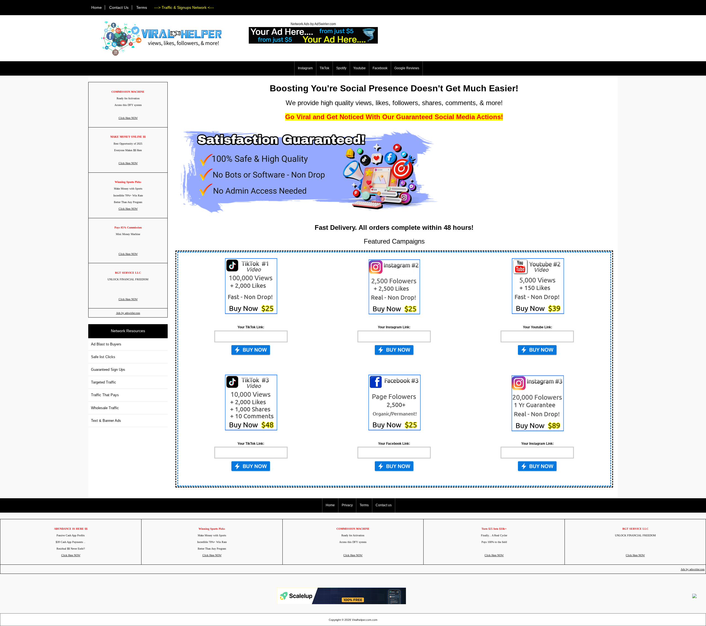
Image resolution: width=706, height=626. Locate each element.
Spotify (341, 68)
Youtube (359, 68)
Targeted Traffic (103, 382)
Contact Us (119, 7)
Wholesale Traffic (105, 408)
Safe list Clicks (103, 357)
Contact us (384, 505)
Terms (141, 7)
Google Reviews (406, 68)
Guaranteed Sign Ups (108, 369)
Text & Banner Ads (106, 421)
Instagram (305, 68)
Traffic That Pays (105, 395)
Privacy (347, 505)
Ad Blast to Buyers (106, 344)
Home (96, 7)
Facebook (380, 68)
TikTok (324, 68)
